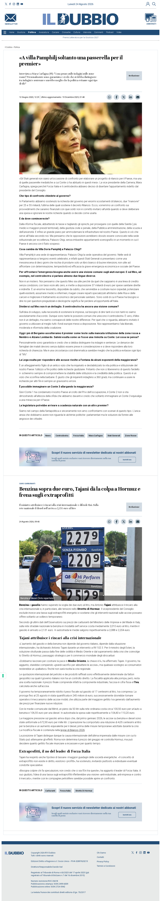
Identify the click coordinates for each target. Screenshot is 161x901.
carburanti (50, 791)
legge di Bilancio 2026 (73, 730)
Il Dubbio (8, 47)
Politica (17, 47)
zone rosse (130, 435)
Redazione (134, 75)
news (48, 435)
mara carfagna (96, 435)
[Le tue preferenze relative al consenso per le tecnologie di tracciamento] (3, 676)
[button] (148, 4)
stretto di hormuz (83, 791)
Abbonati (151, 24)
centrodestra (62, 435)
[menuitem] (11, 32)
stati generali (114, 435)
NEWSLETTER (11, 23)
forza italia (78, 435)
